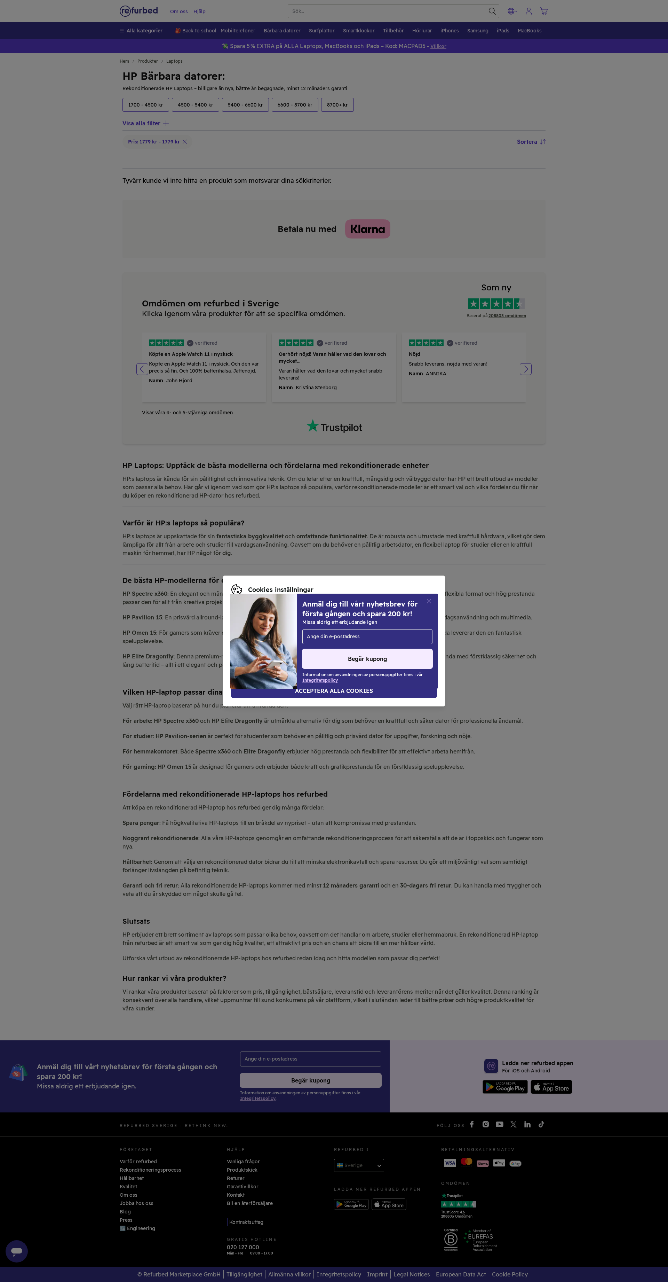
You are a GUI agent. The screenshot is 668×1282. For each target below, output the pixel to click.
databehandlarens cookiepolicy (321, 641)
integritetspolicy (251, 641)
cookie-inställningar (355, 634)
